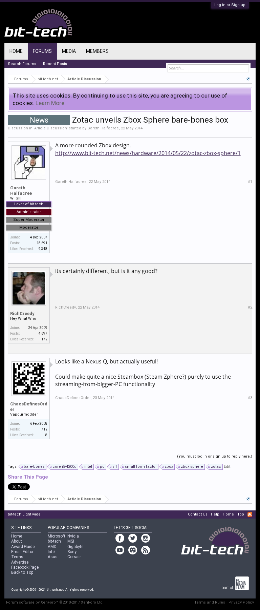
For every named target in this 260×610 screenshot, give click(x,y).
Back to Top (22, 572)
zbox (169, 466)
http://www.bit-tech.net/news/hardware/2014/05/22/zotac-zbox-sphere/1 (148, 153)
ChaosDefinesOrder (28, 406)
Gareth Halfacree (103, 128)
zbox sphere (192, 466)
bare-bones (34, 466)
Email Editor (22, 551)
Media (69, 51)
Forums (42, 51)
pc (102, 466)
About (16, 541)
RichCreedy (22, 313)
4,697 (43, 333)
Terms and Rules (209, 602)
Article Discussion (50, 128)
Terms (17, 556)
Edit (227, 466)
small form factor (141, 466)
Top (240, 514)
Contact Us (198, 514)
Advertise (19, 562)
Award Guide (23, 546)
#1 (250, 182)
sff (114, 466)
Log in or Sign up (229, 5)
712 (44, 429)
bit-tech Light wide (24, 514)
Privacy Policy (241, 602)
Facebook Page (25, 567)
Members (97, 51)
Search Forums (22, 64)
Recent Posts (55, 64)
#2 (250, 307)
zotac (216, 466)
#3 (250, 398)
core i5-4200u (64, 466)
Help (215, 514)
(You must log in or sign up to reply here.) (214, 456)
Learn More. (51, 103)
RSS (249, 514)
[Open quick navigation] (248, 79)
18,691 (42, 243)
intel (88, 466)
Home (16, 51)
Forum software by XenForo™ (55, 602)
